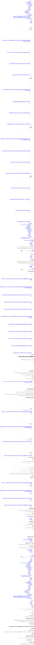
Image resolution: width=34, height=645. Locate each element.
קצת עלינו (31, 540)
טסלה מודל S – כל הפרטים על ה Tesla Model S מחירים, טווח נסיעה (21, 596)
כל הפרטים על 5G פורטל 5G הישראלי (25, 237)
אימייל (33, 470)
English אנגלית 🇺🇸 (28, 2)
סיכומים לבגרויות (30, 5)
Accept (33, 633)
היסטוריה (29, 7)
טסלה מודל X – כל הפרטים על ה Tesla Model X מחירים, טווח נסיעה (21, 16)
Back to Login (32, 624)
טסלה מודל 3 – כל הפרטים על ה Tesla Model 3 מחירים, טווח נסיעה (21, 17)
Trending (31, 22)
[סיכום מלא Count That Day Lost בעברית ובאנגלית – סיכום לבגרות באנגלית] (16, 327)
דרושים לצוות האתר (29, 3)
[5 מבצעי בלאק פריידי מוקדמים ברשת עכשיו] (15, 216)
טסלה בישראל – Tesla (29, 15)
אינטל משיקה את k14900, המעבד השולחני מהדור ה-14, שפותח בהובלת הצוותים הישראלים (16, 150)
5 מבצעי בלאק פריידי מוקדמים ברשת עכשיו (23, 221)
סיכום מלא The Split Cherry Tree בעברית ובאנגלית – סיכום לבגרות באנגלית (20, 324)
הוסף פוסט (32, 239)
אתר (33, 472)
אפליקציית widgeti (29, 4)
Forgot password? (31, 615)
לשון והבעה (28, 9)
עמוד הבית (30, 549)
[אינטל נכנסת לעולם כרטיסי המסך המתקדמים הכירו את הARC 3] (15, 156)
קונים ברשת (30, 223)
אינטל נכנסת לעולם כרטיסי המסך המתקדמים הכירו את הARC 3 (20, 162)
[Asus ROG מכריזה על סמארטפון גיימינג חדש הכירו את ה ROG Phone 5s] (15, 118)
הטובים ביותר (28, 230)
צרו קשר (31, 541)
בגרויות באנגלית (27, 590)
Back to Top (32, 555)
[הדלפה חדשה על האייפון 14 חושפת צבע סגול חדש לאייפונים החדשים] (15, 58)
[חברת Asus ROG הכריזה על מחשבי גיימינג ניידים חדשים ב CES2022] (15, 107)
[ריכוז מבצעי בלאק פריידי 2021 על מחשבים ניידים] (15, 204)
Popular (31, 21)
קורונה (31, 19)
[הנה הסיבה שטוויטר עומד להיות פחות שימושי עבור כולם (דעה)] (15, 182)
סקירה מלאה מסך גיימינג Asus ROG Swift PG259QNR (21, 101)
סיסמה (33, 610)
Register (33, 616)
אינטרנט (31, 560)
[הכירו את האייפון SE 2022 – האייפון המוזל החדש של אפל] (15, 69)
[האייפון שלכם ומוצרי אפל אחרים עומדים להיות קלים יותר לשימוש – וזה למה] (15, 46)
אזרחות (29, 6)
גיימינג (31, 76)
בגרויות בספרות (27, 11)
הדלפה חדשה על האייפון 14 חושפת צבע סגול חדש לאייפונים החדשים (19, 63)
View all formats (31, 240)
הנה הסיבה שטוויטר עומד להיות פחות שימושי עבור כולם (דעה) (22, 352)
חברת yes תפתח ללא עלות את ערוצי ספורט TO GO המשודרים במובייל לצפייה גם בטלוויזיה (18, 309)
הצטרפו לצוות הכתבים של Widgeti (27, 539)
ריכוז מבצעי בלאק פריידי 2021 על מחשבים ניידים (22, 210)
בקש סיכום (29, 593)
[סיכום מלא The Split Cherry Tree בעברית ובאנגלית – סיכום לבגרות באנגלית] (16, 320)
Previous (31, 354)
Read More (30, 485)
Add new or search (31, 637)
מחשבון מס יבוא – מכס (29, 229)
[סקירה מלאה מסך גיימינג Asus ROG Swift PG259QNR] (15, 96)
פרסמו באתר (30, 14)
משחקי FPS (28, 225)
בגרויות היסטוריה (26, 12)
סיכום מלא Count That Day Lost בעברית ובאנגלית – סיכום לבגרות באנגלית (20, 331)
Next (33, 354)
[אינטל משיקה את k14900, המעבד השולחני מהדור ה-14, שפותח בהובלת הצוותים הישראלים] (15, 145)
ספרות (29, 587)
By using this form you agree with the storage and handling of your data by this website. (21, 473)
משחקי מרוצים (28, 227)
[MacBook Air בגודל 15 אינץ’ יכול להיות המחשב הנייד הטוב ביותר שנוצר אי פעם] (15, 167)
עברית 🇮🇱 (30, 580)
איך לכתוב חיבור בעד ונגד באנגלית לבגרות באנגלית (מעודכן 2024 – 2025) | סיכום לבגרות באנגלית (17, 294)
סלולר (31, 27)
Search (21, 250)
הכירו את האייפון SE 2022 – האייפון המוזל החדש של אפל (21, 74)
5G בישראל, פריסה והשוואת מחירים (25, 238)
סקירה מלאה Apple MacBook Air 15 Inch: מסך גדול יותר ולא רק (21, 345)
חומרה (31, 125)
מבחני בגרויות (28, 10)
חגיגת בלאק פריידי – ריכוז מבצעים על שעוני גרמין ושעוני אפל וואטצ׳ (20, 199)
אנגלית (29, 8)
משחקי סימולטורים (28, 228)
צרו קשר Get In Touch (29, 18)
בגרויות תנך (27, 13)
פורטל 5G (30, 236)
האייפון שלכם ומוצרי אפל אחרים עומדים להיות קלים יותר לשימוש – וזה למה (18, 52)
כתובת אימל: (32, 375)
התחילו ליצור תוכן (31, 546)
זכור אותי (31, 612)
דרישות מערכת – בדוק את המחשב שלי (25, 224)
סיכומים (29, 232)
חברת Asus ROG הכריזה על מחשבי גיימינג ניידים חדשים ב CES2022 (19, 112)
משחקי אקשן (28, 226)
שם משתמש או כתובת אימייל (30, 609)
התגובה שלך (32, 467)
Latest (31, 20)
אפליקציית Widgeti (29, 538)
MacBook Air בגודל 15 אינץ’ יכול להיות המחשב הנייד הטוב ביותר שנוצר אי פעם (18, 173)
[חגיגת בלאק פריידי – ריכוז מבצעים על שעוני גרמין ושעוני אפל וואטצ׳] (15, 193)
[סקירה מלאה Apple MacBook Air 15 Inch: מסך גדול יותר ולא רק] (16, 342)
